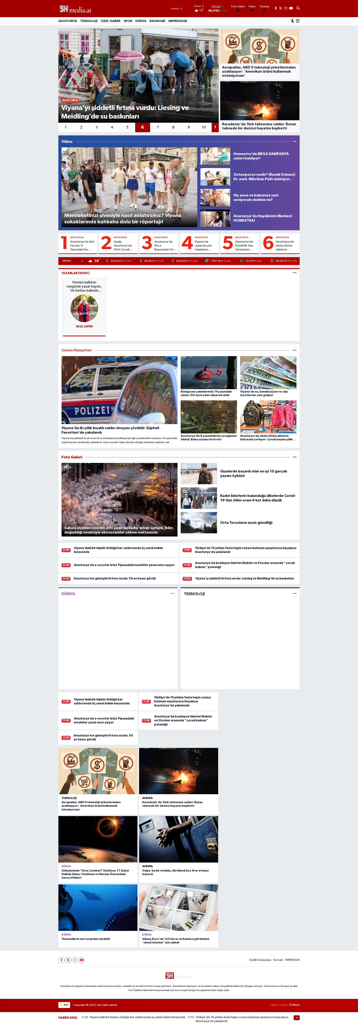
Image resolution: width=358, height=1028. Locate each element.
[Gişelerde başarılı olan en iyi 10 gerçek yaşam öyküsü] (199, 473)
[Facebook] (61, 960)
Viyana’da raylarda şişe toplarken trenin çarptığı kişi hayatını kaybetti (205, 246)
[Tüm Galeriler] (294, 457)
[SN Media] (75, 8)
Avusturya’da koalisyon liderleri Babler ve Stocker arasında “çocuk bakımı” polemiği (183, 720)
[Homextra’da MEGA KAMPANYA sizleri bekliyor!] (215, 156)
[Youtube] (81, 960)
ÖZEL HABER (110, 21)
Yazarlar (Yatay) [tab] (76, 273)
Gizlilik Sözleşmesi (260, 960)
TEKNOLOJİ (89, 21)
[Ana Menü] (297, 21)
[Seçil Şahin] (84, 308)
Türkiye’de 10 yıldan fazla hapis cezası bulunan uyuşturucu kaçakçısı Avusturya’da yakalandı (182, 701)
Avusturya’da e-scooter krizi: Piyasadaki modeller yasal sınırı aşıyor (124, 565)
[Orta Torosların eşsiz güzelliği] (199, 522)
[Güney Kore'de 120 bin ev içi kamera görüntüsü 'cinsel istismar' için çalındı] (178, 907)
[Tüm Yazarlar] (294, 273)
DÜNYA (140, 21)
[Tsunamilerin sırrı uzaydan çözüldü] (97, 907)
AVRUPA (147, 798)
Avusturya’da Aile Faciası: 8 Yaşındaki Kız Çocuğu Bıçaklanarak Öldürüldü (82, 246)
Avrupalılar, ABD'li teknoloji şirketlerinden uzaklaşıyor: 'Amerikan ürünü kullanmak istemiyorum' (91, 806)
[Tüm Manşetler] (294, 350)
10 (204, 127)
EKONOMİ (157, 21)
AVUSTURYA (67, 21)
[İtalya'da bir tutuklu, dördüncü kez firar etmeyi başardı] (178, 839)
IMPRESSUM (177, 21)
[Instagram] (75, 960)
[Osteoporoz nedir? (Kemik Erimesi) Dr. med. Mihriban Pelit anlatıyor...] (215, 176)
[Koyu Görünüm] (292, 21)
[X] (68, 960)
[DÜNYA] (172, 593)
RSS (65, 1005)
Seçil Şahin (84, 326)
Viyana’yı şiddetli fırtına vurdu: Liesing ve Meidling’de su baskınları (244, 578)
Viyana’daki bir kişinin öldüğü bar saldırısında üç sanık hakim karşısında (137, 1017)
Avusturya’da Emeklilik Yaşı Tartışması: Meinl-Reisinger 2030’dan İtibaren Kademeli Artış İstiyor (246, 246)
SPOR (128, 21)
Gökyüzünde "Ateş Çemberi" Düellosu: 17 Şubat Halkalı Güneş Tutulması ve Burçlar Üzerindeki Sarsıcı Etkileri (95, 874)
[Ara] (298, 8)
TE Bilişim (294, 1005)
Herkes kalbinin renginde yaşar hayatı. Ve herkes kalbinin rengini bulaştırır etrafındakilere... (84, 286)
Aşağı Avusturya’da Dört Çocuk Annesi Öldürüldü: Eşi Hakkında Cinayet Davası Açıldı (124, 246)
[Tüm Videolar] (294, 141)
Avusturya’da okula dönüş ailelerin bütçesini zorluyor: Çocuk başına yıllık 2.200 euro (287, 246)
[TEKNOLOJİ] (294, 593)
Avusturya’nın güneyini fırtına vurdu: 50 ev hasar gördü (115, 578)
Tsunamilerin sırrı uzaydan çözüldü (86, 938)
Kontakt (278, 960)
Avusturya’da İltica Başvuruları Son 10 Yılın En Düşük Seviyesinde (164, 246)
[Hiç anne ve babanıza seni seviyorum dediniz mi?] (215, 197)
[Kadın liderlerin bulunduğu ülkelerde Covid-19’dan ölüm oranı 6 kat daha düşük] (199, 498)
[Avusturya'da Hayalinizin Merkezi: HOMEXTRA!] (215, 218)
